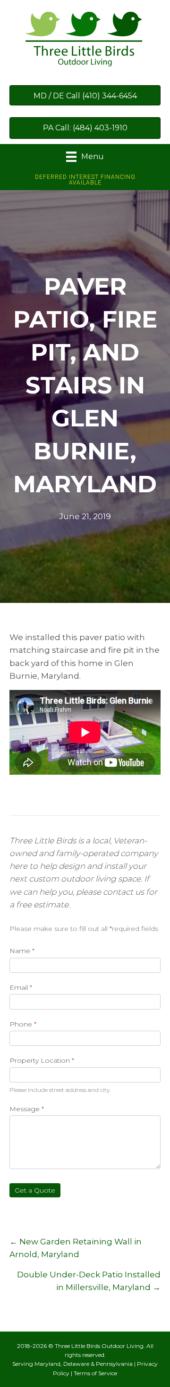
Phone (22, 1024)
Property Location (41, 1060)
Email (20, 987)
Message (26, 1109)
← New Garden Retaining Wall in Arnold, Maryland (75, 1248)
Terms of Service (95, 1373)
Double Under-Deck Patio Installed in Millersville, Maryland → (89, 1281)
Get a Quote (35, 1190)
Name (21, 950)
